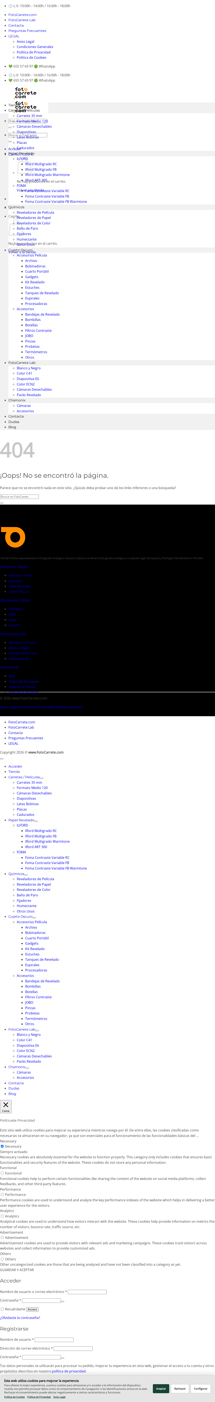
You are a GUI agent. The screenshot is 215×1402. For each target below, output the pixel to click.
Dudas (13, 422)
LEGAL (13, 36)
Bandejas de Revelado (42, 314)
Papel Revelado (21, 153)
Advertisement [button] (11, 1232)
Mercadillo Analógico (23, 692)
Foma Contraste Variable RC (47, 191)
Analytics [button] (7, 1210)
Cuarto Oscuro (20, 250)
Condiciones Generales (35, 46)
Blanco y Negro (29, 368)
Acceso (32, 1309)
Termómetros (36, 352)
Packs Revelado (29, 395)
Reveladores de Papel (34, 217)
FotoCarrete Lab (21, 20)
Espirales (32, 298)
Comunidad (9, 667)
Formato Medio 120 (32, 121)
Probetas (32, 346)
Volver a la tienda (22, 252)
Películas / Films (19, 575)
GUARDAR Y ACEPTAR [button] (17, 1270)
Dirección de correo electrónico (26, 1348)
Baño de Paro (27, 228)
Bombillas (33, 319)
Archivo (31, 260)
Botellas (31, 325)
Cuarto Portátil (37, 271)
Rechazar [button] (180, 1388)
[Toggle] (41, 778)
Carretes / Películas (24, 110)
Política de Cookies (14, 1396)
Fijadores (24, 234)
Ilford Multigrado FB (40, 169)
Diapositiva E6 (28, 378)
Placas (22, 142)
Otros (29, 357)
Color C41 (24, 373)
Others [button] (5, 1253)
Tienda (14, 105)
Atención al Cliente (21, 687)
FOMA (21, 185)
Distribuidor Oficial (15, 600)
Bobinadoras (35, 266)
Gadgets (31, 277)
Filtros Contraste (38, 330)
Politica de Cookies (31, 57)
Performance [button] (10, 1189)
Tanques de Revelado (42, 293)
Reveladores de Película (35, 212)
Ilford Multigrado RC (41, 164)
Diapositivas (26, 132)
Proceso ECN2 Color (22, 653)
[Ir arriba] (1, 758)
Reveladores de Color (34, 223)
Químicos (16, 207)
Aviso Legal (25, 41)
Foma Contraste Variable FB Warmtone (56, 201)
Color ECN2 (26, 384)
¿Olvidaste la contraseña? (20, 1317)
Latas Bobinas (28, 137)
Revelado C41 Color (22, 642)
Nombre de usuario (17, 1339)
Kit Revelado (35, 282)
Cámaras (24, 405)
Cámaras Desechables (34, 126)
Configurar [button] (200, 1388)
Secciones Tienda (13, 566)
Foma (12, 620)
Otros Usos (26, 244)
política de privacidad (69, 1371)
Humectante (27, 239)
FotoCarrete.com (22, 15)
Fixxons (13, 625)
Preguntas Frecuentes (27, 31)
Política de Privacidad (34, 52)
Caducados (25, 148)
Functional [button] (8, 1167)
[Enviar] (10, 127)
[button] (14, 149)
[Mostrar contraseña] (62, 1301)
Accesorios (25, 309)
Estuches (32, 287)
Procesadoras (36, 303)
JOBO (29, 335)
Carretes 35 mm (29, 115)
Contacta (16, 25)
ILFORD (22, 825)
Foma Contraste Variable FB (47, 196)
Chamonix (17, 400)
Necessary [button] (8, 1141)
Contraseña (10, 1300)
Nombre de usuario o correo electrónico (33, 1291)
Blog (12, 427)
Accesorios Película (32, 255)
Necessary (13, 1146)
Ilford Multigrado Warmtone (47, 174)
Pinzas (30, 341)
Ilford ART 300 (36, 180)
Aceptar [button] (161, 1388)
